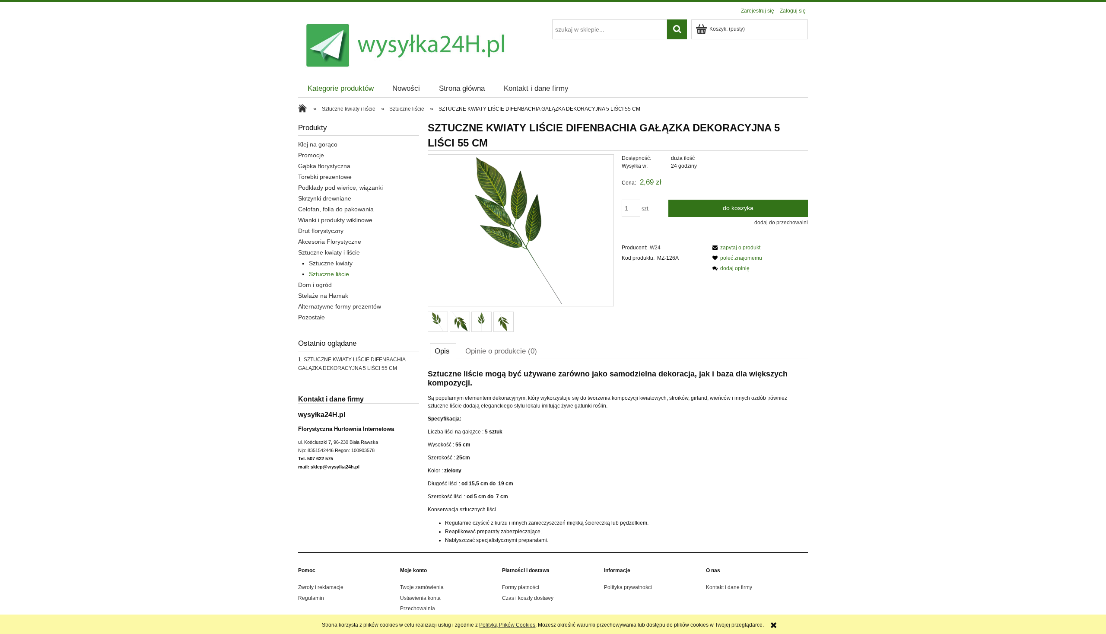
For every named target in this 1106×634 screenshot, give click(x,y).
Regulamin (311, 598)
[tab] (443, 351)
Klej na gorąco (317, 144)
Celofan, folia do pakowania (336, 209)
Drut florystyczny (320, 230)
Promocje (311, 155)
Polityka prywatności (628, 587)
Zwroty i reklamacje (320, 587)
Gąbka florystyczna (324, 165)
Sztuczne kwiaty (331, 263)
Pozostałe (311, 317)
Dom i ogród (315, 284)
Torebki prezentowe (325, 176)
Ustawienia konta (420, 598)
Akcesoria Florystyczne (329, 241)
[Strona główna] (304, 109)
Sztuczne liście (329, 274)
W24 (655, 248)
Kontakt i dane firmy (729, 587)
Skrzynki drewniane (324, 198)
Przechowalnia (417, 608)
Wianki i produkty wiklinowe (335, 220)
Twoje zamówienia (422, 587)
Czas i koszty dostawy (527, 598)
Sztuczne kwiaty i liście (329, 252)
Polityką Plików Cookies (507, 625)
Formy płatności (520, 587)
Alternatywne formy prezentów (339, 306)
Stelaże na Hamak (323, 295)
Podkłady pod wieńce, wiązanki (340, 187)
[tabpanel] (618, 457)
